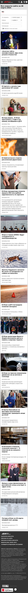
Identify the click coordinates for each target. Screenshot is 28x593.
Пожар (4, 168)
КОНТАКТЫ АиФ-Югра (7, 536)
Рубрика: (4, 20)
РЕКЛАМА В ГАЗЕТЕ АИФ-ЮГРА (9, 540)
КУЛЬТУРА (4, 63)
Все (3, 11)
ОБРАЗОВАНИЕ (6, 460)
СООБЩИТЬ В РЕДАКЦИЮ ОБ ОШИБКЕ (12, 544)
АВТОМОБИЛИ (6, 387)
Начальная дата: (5, 23)
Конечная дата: (5, 25)
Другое (4, 350)
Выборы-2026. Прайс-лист (9, 542)
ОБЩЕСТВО (5, 95)
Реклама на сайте (6, 538)
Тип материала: (5, 17)
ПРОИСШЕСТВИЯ (6, 135)
